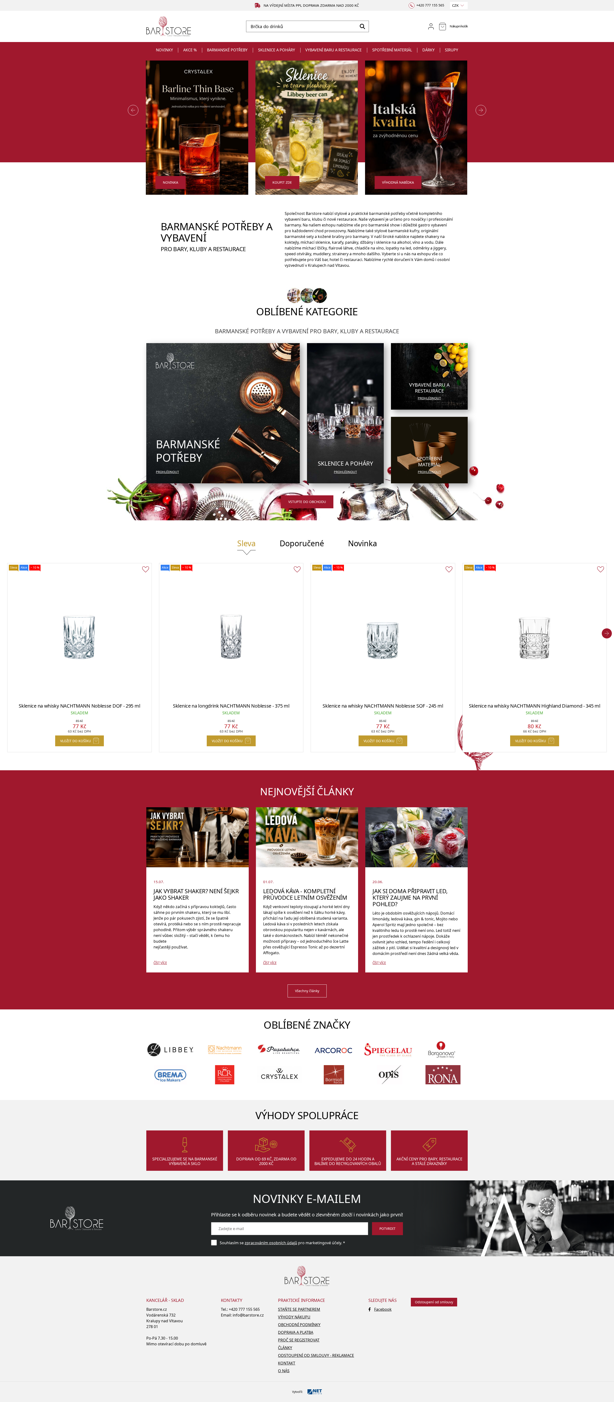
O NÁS (283, 1370)
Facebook (383, 1309)
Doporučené (302, 543)
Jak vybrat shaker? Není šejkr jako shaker (196, 894)
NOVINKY (164, 50)
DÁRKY (428, 50)
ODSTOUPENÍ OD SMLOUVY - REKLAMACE (316, 1355)
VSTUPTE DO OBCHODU (307, 501)
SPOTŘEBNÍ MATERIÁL (392, 50)
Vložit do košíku (75, 741)
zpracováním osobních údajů (271, 1242)
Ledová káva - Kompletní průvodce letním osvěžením (305, 894)
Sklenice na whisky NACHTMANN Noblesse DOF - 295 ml (79, 706)
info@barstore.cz (248, 1315)
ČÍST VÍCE (160, 963)
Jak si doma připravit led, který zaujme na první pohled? (410, 897)
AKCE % (190, 50)
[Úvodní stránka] (168, 26)
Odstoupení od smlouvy (434, 1302)
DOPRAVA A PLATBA (295, 1332)
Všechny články (307, 991)
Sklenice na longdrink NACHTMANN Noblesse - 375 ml (231, 706)
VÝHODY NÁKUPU (294, 1317)
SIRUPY (451, 50)
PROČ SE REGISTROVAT (298, 1340)
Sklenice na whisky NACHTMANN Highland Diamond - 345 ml (534, 706)
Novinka (362, 543)
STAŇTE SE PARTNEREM (299, 1309)
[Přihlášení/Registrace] (431, 26)
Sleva (246, 543)
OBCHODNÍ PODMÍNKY (299, 1324)
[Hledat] (362, 26)
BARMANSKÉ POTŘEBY (227, 50)
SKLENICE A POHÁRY (276, 50)
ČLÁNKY (285, 1347)
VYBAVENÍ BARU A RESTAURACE (333, 50)
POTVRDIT (387, 1228)
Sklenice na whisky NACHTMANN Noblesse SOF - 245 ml (383, 706)
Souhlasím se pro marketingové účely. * (282, 1242)
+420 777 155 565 (244, 1309)
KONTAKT (286, 1363)
